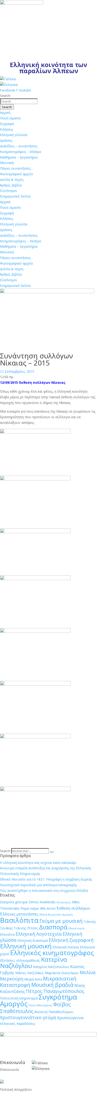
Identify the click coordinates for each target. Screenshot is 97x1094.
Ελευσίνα (7, 934)
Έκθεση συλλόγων (73, 908)
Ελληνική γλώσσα (13, 135)
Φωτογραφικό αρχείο (16, 174)
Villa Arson (48, 908)
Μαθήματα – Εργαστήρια (18, 157)
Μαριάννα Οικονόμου (62, 973)
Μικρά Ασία (33, 979)
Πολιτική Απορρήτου (16, 1089)
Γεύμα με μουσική (61, 920)
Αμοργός (67, 914)
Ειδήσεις (6, 129)
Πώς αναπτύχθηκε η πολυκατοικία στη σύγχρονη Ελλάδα (44, 890)
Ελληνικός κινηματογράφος (52, 952)
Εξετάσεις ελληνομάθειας (20, 960)
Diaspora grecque (14, 902)
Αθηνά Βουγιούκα (50, 914)
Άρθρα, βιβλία (11, 185)
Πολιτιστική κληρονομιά (19, 998)
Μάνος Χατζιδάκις (29, 973)
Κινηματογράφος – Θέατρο (20, 151)
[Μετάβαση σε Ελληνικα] (9, 84)
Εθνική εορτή (76, 928)
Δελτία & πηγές (12, 179)
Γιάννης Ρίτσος (26, 928)
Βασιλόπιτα (19, 920)
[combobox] (19, 101)
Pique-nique (29, 908)
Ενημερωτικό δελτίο (15, 196)
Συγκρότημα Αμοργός (38, 1000)
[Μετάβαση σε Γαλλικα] (8, 79)
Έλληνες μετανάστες (19, 914)
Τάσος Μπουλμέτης (40, 1005)
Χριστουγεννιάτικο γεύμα (28, 1017)
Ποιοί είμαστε (10, 118)
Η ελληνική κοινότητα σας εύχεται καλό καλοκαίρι (38, 862)
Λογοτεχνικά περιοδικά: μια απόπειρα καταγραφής (38, 885)
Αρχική (5, 112)
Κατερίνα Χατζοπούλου (51, 967)
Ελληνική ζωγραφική (71, 940)
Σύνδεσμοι (8, 190)
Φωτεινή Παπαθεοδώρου (53, 1012)
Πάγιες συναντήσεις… (16, 168)
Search (5, 851)
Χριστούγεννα (70, 1017)
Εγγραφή (7, 124)
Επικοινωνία (9, 1069)
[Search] (52, 852)
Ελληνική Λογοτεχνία (39, 934)
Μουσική (7, 162)
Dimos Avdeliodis (42, 902)
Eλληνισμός (64, 902)
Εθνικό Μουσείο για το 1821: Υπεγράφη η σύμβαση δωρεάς (46, 879)
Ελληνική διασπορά (32, 940)
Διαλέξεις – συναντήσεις (18, 146)
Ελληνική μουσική (26, 946)
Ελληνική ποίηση (66, 947)
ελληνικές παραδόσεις (17, 1023)
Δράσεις (6, 140)
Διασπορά (53, 927)
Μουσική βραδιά (52, 984)
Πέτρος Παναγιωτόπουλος (55, 991)
